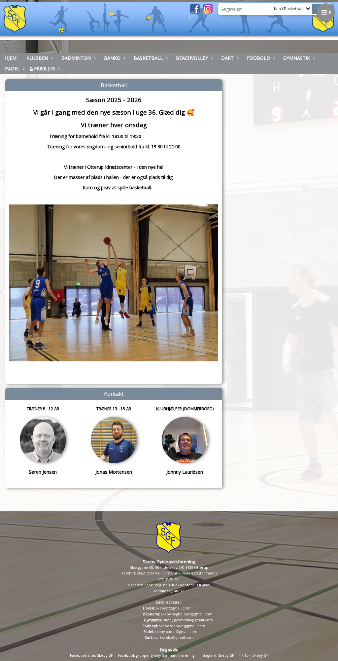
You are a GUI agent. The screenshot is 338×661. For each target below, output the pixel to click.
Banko (112, 58)
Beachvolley (192, 58)
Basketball (148, 58)
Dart (227, 58)
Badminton (76, 58)
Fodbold (258, 58)
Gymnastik (296, 58)
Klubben (37, 58)
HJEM (11, 58)
